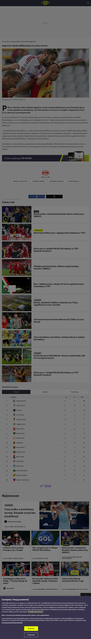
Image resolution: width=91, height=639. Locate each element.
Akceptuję (31, 628)
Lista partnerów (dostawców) (12, 623)
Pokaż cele (31, 635)
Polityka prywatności (35, 612)
